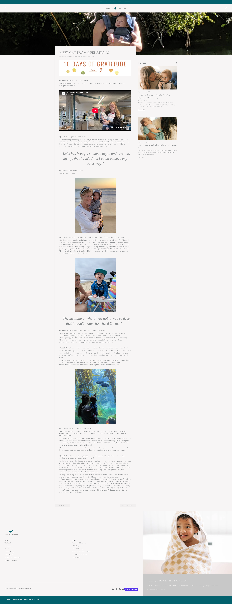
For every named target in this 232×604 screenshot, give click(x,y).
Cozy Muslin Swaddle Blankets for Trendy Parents (157, 145)
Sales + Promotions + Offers (81, 552)
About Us (8, 546)
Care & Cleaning (77, 549)
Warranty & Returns (79, 543)
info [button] (6, 540)
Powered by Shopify (32, 599)
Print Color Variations (79, 555)
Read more (141, 110)
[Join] (225, 589)
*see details (128, 2)
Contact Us (76, 558)
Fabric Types (9, 555)
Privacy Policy (9, 552)
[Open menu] (7, 8)
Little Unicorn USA (13, 599)
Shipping (75, 546)
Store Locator (9, 549)
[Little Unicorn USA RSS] (176, 63)
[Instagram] (120, 589)
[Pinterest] (116, 589)
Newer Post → (127, 505)
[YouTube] (123, 589)
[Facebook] (113, 589)
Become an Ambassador (13, 558)
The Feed (8, 543)
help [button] (74, 540)
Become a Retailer (11, 561)
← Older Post (62, 505)
